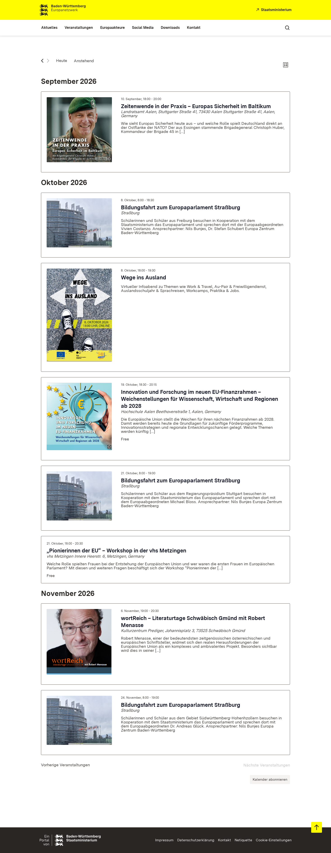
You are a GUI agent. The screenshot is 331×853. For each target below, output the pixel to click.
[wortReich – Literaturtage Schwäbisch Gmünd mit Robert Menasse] (79, 642)
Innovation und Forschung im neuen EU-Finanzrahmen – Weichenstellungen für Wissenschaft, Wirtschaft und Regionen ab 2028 (199, 399)
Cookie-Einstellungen (274, 840)
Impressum (164, 840)
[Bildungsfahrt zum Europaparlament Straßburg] (79, 222)
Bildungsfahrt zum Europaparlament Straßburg (180, 207)
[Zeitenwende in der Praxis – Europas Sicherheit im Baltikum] (79, 129)
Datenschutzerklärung (195, 840)
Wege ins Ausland (143, 277)
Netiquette (243, 840)
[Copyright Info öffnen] (109, 159)
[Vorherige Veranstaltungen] (42, 61)
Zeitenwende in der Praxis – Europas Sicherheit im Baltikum (196, 106)
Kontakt (224, 840)
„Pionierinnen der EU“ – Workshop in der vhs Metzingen (116, 550)
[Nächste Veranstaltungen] (48, 61)
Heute (61, 60)
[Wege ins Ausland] (79, 315)
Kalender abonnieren (270, 779)
